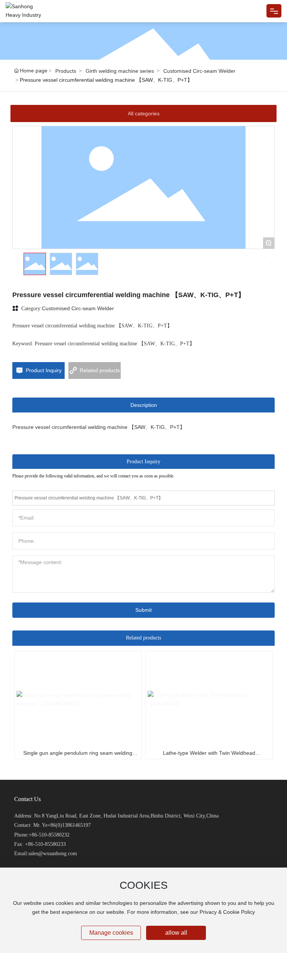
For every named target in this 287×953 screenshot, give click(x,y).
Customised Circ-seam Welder (199, 71)
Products (65, 71)
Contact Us (27, 799)
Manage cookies (111, 932)
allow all (176, 932)
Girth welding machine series (120, 71)
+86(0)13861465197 (69, 825)
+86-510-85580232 (49, 835)
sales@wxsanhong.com (52, 853)
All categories (144, 113)
